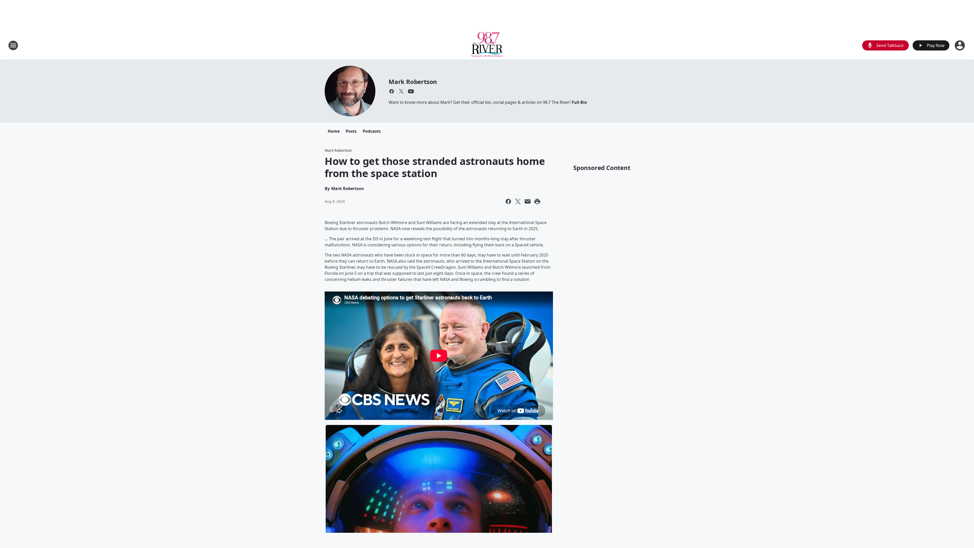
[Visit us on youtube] (411, 91)
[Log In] (960, 45)
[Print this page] (537, 201)
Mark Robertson (413, 81)
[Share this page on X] (517, 201)
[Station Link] (487, 45)
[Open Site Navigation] (13, 45)
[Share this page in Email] (527, 201)
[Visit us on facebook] (392, 91)
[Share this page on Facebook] (508, 201)
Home (334, 131)
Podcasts (372, 131)
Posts (351, 131)
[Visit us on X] (401, 91)
